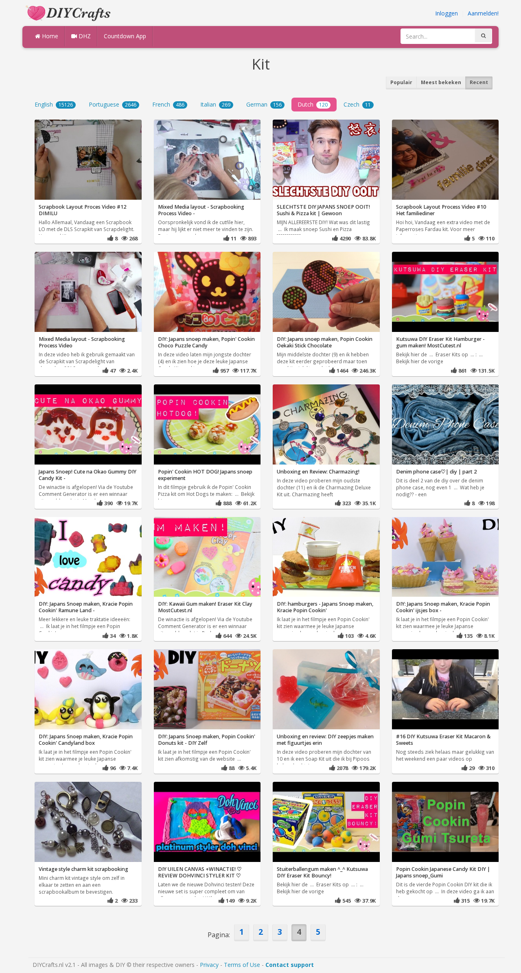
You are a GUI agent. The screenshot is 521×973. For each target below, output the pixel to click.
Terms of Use (242, 965)
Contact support (289, 965)
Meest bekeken (441, 82)
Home (49, 36)
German (264, 104)
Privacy (209, 965)
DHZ (84, 36)
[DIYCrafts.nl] (69, 12)
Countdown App (125, 36)
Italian (215, 104)
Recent (479, 82)
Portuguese (112, 104)
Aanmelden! (483, 13)
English (54, 104)
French (168, 104)
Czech (357, 104)
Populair (401, 82)
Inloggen (446, 13)
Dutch (313, 104)
